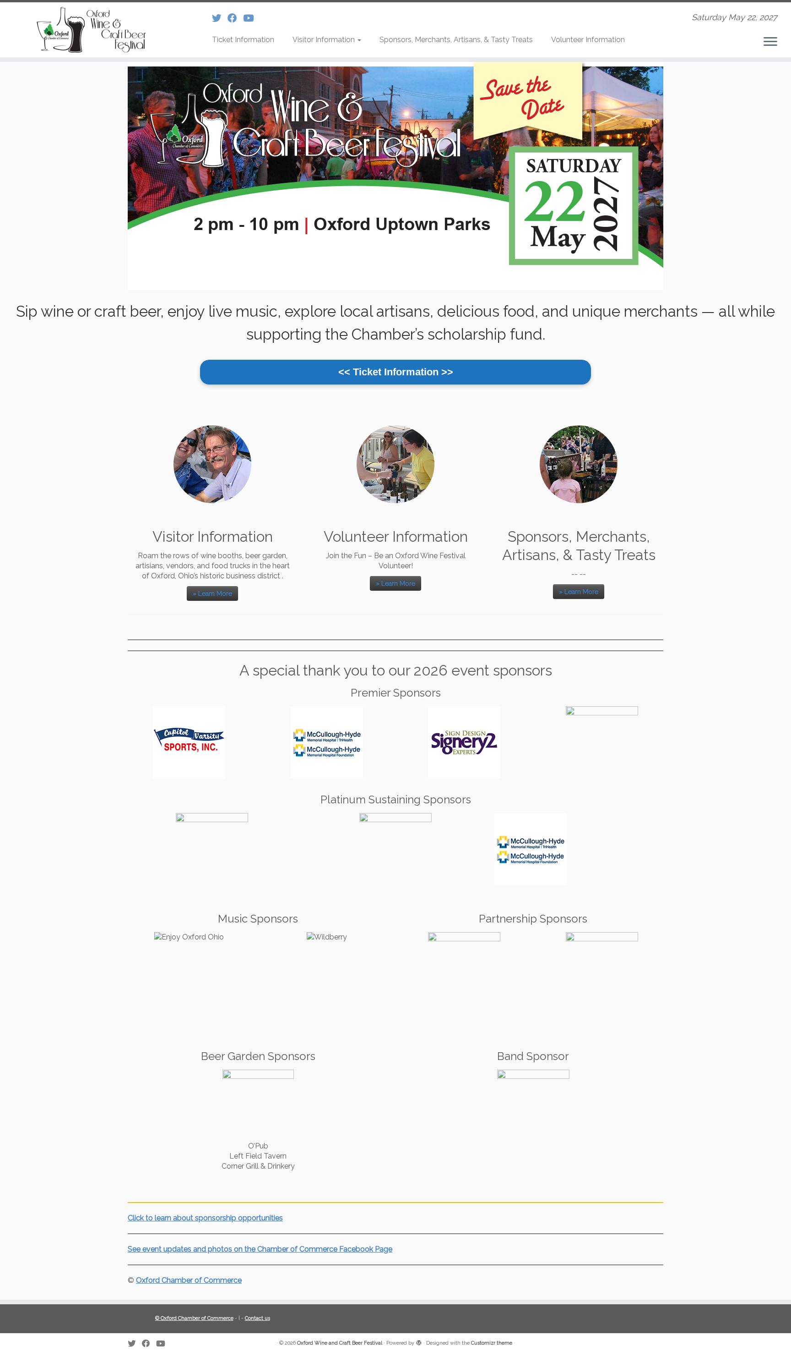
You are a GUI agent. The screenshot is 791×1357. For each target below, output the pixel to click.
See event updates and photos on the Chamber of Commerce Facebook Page (260, 1249)
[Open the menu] (770, 42)
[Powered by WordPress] (419, 1341)
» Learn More (212, 593)
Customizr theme (491, 1343)
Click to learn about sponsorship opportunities (205, 1218)
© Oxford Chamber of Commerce (194, 1318)
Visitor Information (325, 39)
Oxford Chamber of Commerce (189, 1280)
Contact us (257, 1318)
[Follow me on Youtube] (251, 18)
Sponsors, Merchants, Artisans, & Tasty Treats (456, 39)
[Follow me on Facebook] (235, 18)
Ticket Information (243, 39)
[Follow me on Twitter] (220, 18)
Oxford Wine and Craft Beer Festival (339, 1343)
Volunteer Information (588, 39)
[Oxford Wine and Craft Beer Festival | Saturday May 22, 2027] (91, 30)
